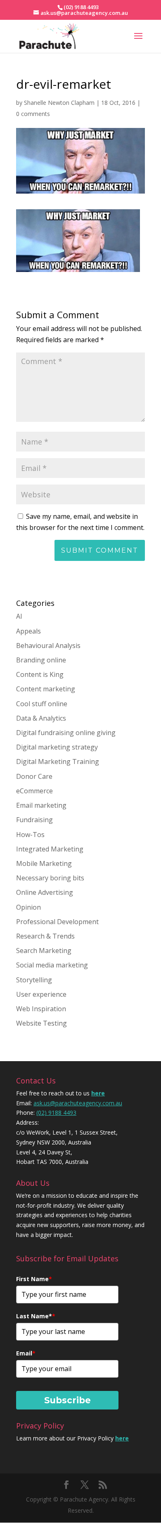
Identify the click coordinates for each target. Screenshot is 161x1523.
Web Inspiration (41, 1008)
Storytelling (34, 979)
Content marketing (45, 688)
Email (26, 1353)
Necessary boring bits (50, 877)
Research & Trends (45, 936)
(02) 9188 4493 (56, 1112)
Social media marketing (52, 965)
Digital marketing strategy (57, 747)
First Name (34, 1279)
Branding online (41, 660)
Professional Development (57, 921)
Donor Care (34, 776)
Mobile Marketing (44, 863)
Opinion (28, 907)
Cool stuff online (41, 703)
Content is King (40, 674)
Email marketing (41, 805)
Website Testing (41, 1023)
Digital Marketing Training (57, 761)
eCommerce (34, 790)
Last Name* (35, 1316)
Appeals (28, 631)
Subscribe (67, 1400)
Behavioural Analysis (48, 645)
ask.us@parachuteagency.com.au (77, 1103)
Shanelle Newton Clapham (59, 102)
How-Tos (30, 834)
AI (19, 616)
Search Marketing (43, 950)
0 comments (33, 114)
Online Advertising (44, 892)
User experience (41, 994)
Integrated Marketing (49, 849)
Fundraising (34, 819)
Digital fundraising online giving (66, 732)
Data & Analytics (41, 718)
